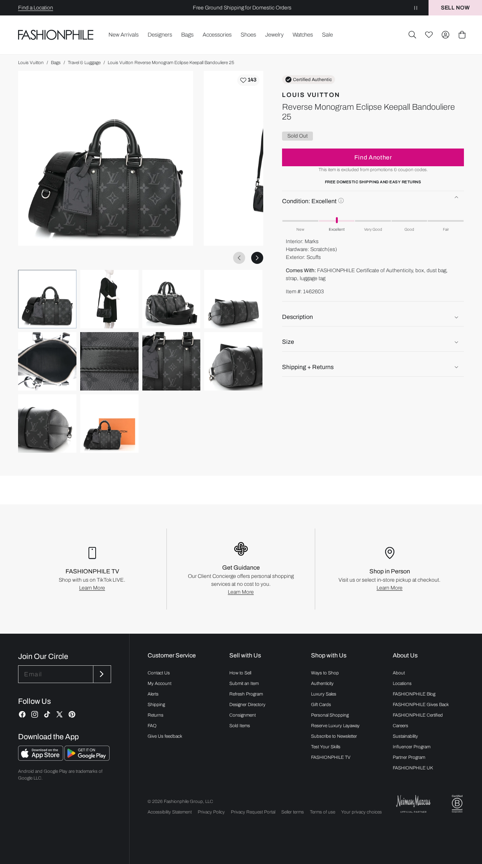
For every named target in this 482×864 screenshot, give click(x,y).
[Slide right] (257, 258)
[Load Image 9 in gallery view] (47, 423)
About (399, 673)
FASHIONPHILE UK (413, 768)
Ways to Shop (325, 673)
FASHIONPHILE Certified (418, 715)
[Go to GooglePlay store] (87, 758)
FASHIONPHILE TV (331, 757)
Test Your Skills (325, 746)
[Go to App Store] (41, 758)
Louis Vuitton (31, 62)
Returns (155, 715)
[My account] (445, 34)
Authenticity (322, 683)
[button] (412, 34)
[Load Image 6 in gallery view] (109, 361)
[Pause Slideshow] (415, 7)
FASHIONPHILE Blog (414, 694)
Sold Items (239, 725)
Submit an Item (244, 683)
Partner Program (409, 757)
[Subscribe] (101, 674)
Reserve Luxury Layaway (335, 725)
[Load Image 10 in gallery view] (109, 423)
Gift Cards (321, 704)
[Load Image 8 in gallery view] (233, 361)
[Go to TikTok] (47, 714)
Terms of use (322, 812)
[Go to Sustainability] (457, 804)
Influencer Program (411, 746)
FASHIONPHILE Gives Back (421, 704)
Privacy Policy (211, 812)
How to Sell (240, 673)
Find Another (373, 157)
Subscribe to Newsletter (334, 736)
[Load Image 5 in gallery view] (47, 361)
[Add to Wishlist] (248, 80)
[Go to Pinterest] (72, 714)
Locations (402, 683)
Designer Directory (247, 704)
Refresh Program (246, 694)
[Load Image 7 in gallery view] (171, 361)
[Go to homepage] (55, 35)
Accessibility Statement (170, 812)
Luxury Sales (323, 694)
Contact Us (159, 673)
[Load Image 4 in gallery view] (233, 299)
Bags (56, 62)
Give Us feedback (165, 736)
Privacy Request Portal (253, 812)
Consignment (242, 715)
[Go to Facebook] (22, 714)
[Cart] (462, 34)
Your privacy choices (361, 812)
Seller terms (292, 812)
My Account (159, 683)
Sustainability (405, 736)
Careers (400, 725)
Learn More (92, 588)
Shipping (156, 704)
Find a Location (35, 8)
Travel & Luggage (84, 62)
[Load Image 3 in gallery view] (171, 299)
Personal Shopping (330, 715)
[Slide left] (239, 258)
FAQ (152, 725)
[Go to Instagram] (35, 714)
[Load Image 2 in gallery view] (109, 299)
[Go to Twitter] (59, 714)
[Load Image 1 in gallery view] (47, 299)
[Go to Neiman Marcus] (413, 804)
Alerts (153, 694)
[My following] (428, 34)
